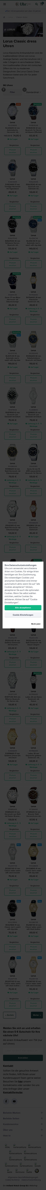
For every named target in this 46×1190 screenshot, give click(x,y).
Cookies (18, 571)
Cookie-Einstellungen (23, 614)
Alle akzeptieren (23, 607)
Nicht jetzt (35, 624)
